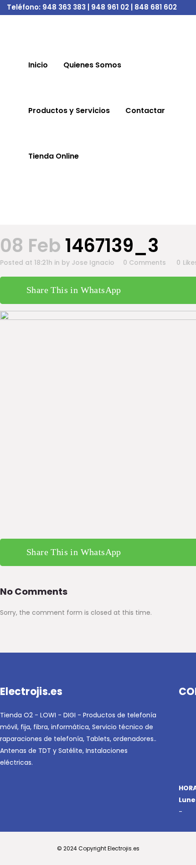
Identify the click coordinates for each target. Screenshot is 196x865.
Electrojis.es (123, 848)
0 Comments (144, 262)
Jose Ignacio (93, 262)
